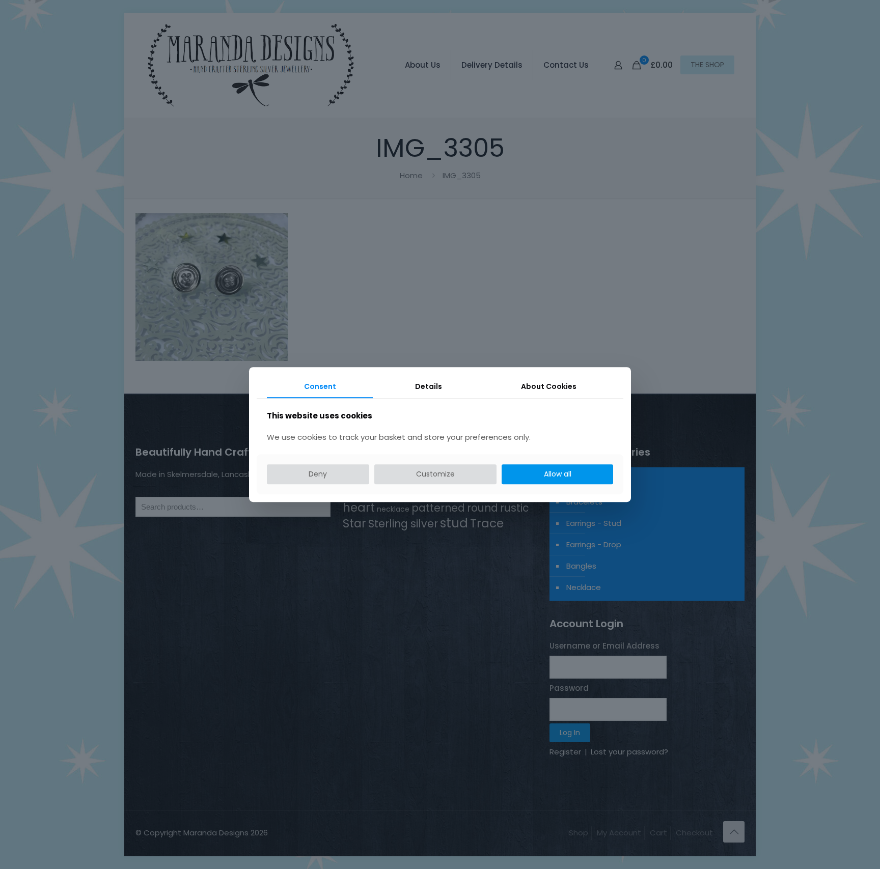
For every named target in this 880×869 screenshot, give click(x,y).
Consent (320, 386)
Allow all (557, 474)
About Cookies (548, 386)
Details (428, 386)
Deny (318, 474)
